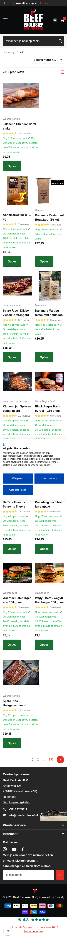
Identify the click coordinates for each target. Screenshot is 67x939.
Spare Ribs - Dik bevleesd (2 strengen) (16, 312)
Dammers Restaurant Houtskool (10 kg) (49, 217)
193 (51, 759)
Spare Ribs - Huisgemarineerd (14, 703)
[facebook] (23, 849)
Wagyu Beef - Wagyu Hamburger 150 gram (49, 600)
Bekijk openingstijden (16, 802)
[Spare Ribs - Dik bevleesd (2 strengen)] (17, 286)
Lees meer (46, 3)
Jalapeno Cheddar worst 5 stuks (20, 126)
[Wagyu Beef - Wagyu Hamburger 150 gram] (49, 573)
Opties (12, 166)
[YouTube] (14, 849)
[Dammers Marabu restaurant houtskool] (49, 286)
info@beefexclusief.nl (23, 815)
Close (33, 825)
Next (60, 759)
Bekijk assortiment (5, 20)
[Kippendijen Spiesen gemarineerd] (17, 381)
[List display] (62, 72)
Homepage (9, 52)
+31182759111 (18, 809)
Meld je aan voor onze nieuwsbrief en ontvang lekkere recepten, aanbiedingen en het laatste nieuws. (28, 861)
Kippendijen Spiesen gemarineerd (17, 408)
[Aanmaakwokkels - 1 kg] (17, 190)
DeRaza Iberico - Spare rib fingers (14, 504)
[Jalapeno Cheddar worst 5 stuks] (21, 95)
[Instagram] (5, 849)
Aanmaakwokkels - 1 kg (17, 217)
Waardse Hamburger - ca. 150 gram (17, 600)
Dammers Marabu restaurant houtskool (49, 312)
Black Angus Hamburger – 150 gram (47, 408)
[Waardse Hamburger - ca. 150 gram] (17, 573)
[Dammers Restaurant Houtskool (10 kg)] (49, 190)
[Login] (55, 20)
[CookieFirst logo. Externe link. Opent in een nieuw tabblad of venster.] (4, 444)
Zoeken (60, 41)
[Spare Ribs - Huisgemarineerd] (21, 672)
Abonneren (60, 875)
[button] (4, 3)
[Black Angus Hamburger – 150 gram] (49, 381)
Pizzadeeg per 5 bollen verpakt (48, 504)
